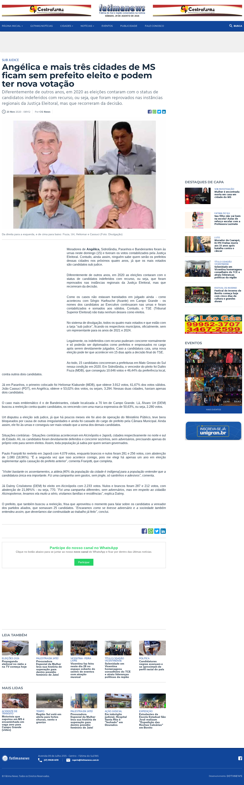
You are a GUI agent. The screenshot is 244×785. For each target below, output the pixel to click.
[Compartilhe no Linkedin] (164, 112)
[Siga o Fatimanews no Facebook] (240, 758)
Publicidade (128, 25)
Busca (238, 25)
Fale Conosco (154, 25)
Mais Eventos (213, 409)
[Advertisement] (30, 305)
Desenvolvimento (217, 776)
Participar (84, 562)
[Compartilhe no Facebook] (150, 112)
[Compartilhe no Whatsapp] (154, 112)
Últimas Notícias (41, 25)
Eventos (107, 25)
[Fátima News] (122, 9)
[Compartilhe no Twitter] (159, 112)
